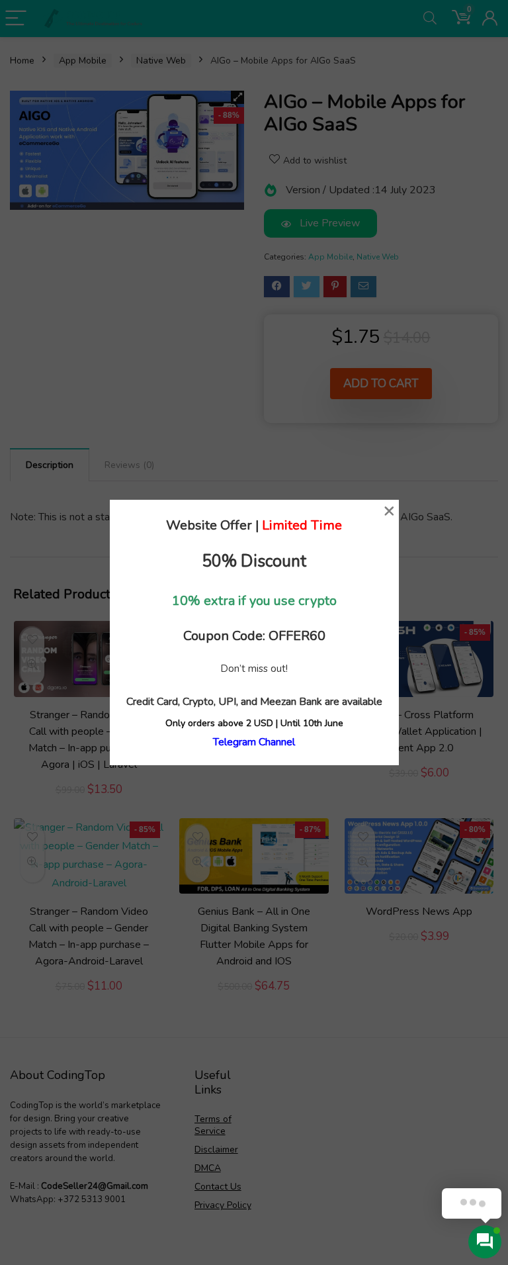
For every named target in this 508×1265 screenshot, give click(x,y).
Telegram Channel (254, 742)
